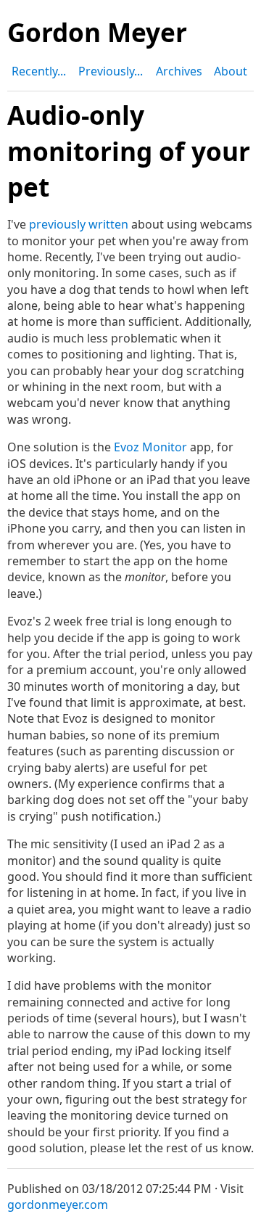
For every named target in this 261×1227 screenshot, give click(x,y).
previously (57, 224)
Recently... (39, 71)
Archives (179, 71)
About (230, 71)
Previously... (110, 71)
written (108, 224)
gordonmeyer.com (57, 1204)
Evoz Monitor (150, 447)
